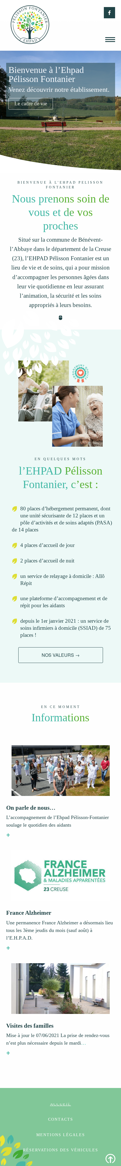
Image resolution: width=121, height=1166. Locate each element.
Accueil (60, 1104)
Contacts (60, 1119)
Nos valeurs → (61, 655)
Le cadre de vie (30, 103)
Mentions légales (60, 1134)
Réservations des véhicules (60, 1150)
